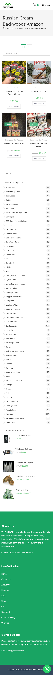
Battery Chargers (12, 204)
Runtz (8, 347)
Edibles (8, 267)
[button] (47, 669)
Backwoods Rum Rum (14, 143)
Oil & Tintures (11, 321)
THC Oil (9, 397)
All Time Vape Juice (13, 191)
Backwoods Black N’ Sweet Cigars (14, 92)
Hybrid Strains (11, 280)
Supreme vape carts (14, 380)
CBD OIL (9, 225)
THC (7, 393)
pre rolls (9, 330)
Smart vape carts (13, 372)
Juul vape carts (12, 292)
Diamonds (10, 250)
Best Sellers (10, 208)
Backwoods (9, 88)
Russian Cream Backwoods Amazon (31, 28)
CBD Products (11, 229)
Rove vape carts (12, 342)
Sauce (8, 359)
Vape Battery (11, 410)
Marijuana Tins (12, 305)
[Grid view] (23, 46)
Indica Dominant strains (15, 284)
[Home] (3, 28)
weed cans (10, 422)
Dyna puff (10, 263)
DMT (8, 259)
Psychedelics (11, 334)
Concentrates (11, 233)
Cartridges (10, 217)
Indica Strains (11, 288)
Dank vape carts (12, 242)
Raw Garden (10, 338)
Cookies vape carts (13, 238)
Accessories (10, 187)
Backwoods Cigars (39, 91)
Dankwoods (10, 246)
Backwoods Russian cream (39, 145)
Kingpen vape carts (13, 296)
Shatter (9, 363)
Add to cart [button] (14, 106)
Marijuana (10, 300)
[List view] (29, 46)
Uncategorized (11, 405)
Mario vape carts (13, 309)
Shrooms (9, 368)
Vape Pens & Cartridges (15, 418)
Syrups (8, 389)
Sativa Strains (11, 355)
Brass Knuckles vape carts (16, 212)
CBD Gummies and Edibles (16, 221)
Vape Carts (10, 414)
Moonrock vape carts (14, 317)
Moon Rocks (11, 313)
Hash (8, 271)
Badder (9, 200)
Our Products (18, 88)
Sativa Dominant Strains (15, 351)
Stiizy (8, 376)
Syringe (9, 384)
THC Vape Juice (12, 401)
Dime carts (10, 254)
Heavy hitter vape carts (15, 275)
